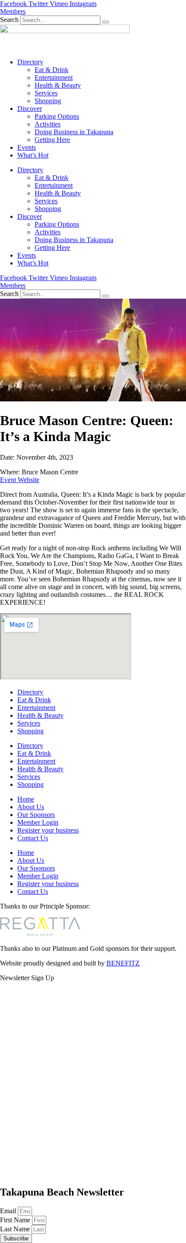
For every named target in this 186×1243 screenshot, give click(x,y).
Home (25, 799)
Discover (29, 108)
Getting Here (52, 139)
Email (9, 1211)
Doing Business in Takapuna (74, 132)
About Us (30, 807)
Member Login (37, 822)
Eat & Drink (51, 69)
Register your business (48, 830)
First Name (16, 1220)
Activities (48, 124)
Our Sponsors (36, 814)
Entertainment (54, 77)
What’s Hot (32, 155)
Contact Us (32, 838)
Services (46, 93)
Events (26, 147)
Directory (30, 62)
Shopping (48, 100)
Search (9, 19)
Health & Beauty (58, 85)
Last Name (16, 1229)
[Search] (105, 22)
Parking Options (57, 116)
